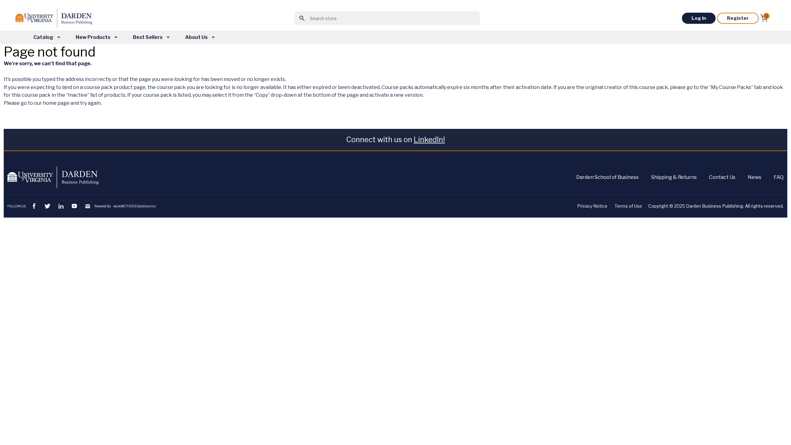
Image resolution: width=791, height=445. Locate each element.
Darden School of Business (607, 177)
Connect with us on (395, 139)
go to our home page (45, 103)
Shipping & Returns (674, 177)
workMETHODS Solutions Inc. (134, 206)
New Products (93, 37)
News (754, 177)
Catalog (43, 37)
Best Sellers (148, 37)
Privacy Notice (592, 206)
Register (738, 18)
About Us (197, 37)
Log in (699, 18)
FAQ (779, 177)
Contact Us (722, 177)
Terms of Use (628, 206)
